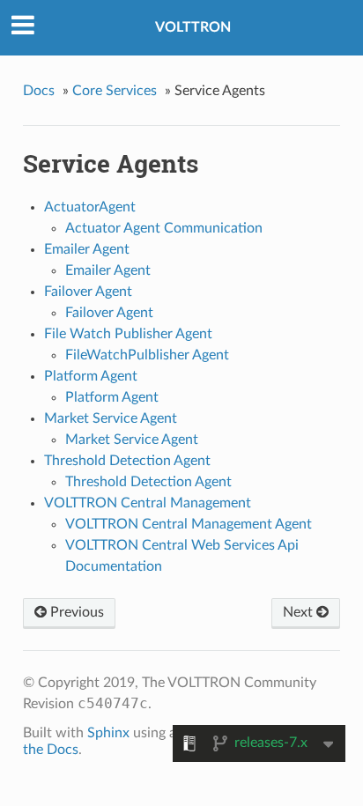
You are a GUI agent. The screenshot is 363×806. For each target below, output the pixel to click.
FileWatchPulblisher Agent (147, 355)
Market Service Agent (110, 418)
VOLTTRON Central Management (147, 503)
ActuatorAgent (90, 207)
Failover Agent (88, 292)
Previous (75, 612)
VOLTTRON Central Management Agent (188, 524)
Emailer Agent (87, 249)
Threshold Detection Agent (127, 461)
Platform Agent (90, 376)
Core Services (114, 91)
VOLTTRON (193, 27)
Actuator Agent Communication (164, 228)
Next (299, 612)
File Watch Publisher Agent (128, 334)
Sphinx (108, 733)
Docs (39, 91)
